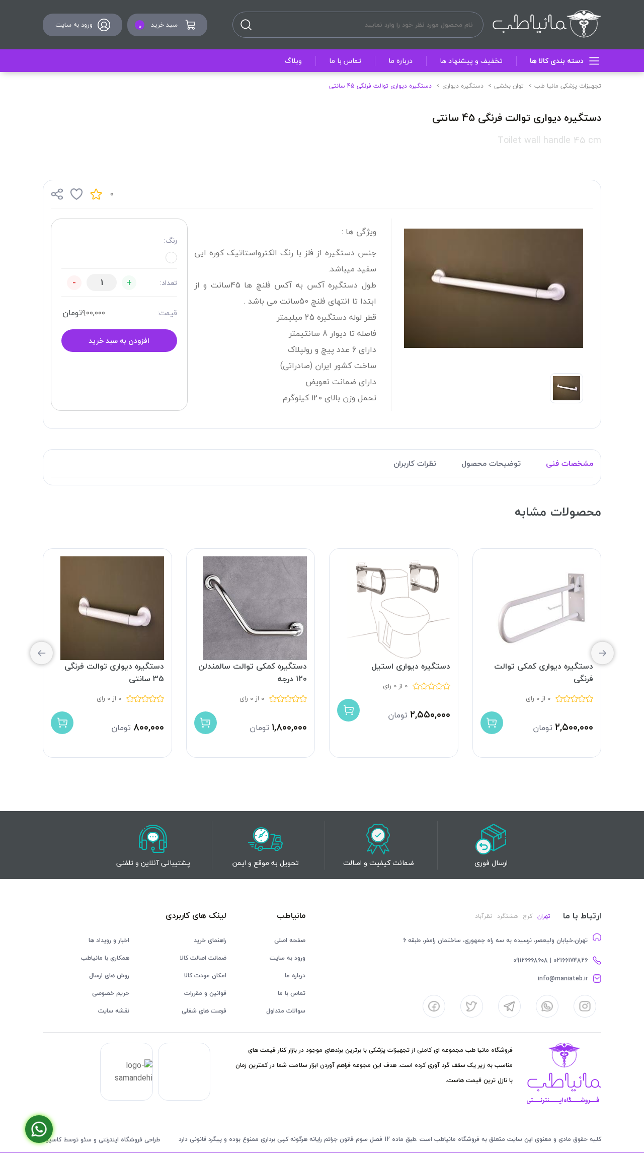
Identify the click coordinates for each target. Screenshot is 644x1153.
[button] (41, 653)
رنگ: (170, 240)
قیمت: (167, 313)
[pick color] (171, 257)
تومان (72, 313)
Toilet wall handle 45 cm (549, 140)
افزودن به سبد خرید (119, 340)
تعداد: (168, 282)
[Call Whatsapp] (39, 1129)
